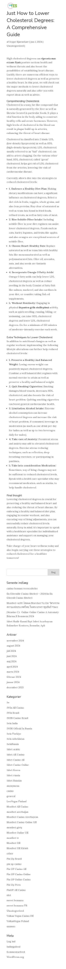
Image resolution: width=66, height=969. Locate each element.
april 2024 (12, 666)
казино (11, 926)
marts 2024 (13, 671)
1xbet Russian (14, 780)
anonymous (13, 785)
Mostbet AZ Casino (17, 806)
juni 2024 (12, 656)
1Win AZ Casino (15, 707)
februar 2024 (14, 676)
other (10, 853)
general (11, 796)
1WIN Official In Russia (19, 728)
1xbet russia (13, 775)
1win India (12, 723)
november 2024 (15, 640)
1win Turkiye (14, 733)
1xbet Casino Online (18, 764)
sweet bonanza (15, 900)
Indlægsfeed (13, 946)
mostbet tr (13, 837)
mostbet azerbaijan (17, 811)
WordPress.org (15, 957)
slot (9, 895)
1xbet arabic (13, 749)
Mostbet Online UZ (17, 832)
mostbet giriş (14, 827)
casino (10, 790)
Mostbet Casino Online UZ (22, 822)
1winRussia (13, 744)
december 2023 (15, 687)
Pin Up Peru (13, 884)
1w (8, 702)
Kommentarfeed (16, 951)
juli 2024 (11, 650)
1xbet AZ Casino (16, 754)
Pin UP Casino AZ (16, 869)
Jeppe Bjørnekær (19, 41)
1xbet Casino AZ (16, 759)
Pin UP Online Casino (19, 879)
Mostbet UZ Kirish (17, 848)
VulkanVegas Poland (18, 921)
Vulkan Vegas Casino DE (20, 915)
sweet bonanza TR (17, 905)
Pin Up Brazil (14, 858)
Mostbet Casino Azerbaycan (22, 816)
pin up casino (14, 864)
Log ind (11, 941)
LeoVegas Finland (16, 801)
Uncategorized (15, 45)
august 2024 (13, 645)
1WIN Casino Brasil (17, 718)
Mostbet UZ (13, 843)
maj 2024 (11, 661)
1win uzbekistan (15, 738)
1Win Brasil (13, 712)
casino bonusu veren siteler (22, 588)
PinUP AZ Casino (16, 890)
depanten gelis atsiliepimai (34, 307)
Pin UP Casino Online (19, 874)
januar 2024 (13, 682)
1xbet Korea (13, 770)
